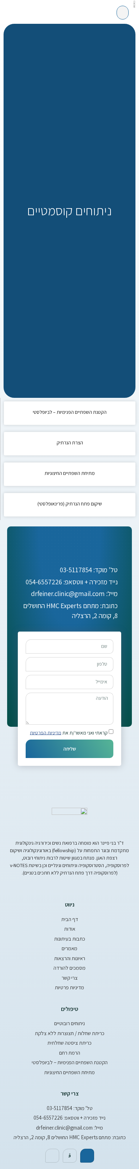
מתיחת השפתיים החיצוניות (70, 473)
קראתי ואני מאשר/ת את (69, 732)
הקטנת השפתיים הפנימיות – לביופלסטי (70, 412)
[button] (123, 13)
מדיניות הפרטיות (45, 732)
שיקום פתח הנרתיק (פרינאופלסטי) (69, 503)
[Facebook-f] (87, 1156)
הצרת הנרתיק (70, 442)
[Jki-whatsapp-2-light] (70, 1156)
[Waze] (52, 1156)
